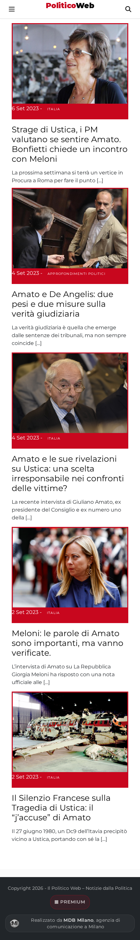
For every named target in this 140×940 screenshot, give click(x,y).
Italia (53, 109)
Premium (72, 901)
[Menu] (11, 9)
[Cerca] (128, 9)
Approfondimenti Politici (76, 274)
